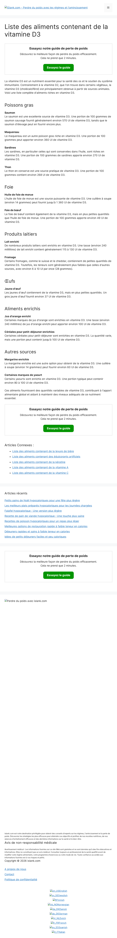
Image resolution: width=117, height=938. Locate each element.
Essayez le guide (58, 67)
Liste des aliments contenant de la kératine (38, 462)
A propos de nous (15, 869)
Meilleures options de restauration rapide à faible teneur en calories (46, 526)
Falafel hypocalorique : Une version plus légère (33, 510)
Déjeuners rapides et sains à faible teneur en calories (37, 531)
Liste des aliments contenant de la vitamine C (40, 472)
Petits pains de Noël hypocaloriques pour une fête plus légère (42, 500)
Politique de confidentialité (21, 879)
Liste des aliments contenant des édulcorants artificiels (46, 456)
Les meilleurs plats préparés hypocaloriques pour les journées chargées (48, 505)
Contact (9, 874)
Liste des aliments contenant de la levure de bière (43, 451)
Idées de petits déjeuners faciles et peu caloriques (35, 536)
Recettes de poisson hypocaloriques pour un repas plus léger (42, 521)
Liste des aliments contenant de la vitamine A (40, 467)
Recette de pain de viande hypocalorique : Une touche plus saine (44, 516)
